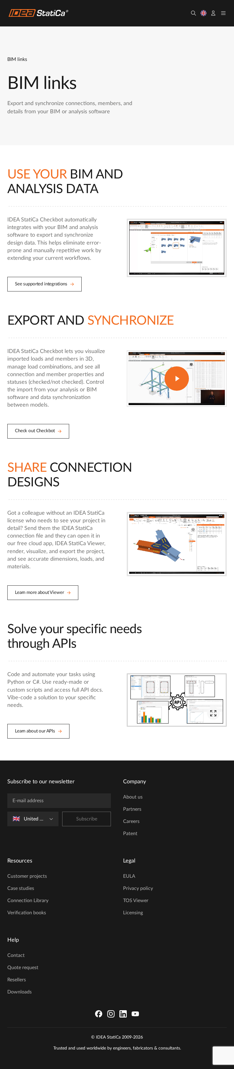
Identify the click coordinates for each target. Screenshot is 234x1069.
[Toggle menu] (223, 13)
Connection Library (27, 900)
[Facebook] (98, 1014)
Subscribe (86, 819)
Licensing (133, 912)
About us (133, 797)
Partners (132, 809)
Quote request (22, 967)
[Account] (213, 13)
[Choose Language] (203, 13)
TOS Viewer (135, 900)
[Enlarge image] (213, 713)
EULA (129, 876)
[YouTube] (135, 1014)
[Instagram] (111, 1014)
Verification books (26, 912)
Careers (131, 821)
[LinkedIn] (123, 1014)
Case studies (20, 888)
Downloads (19, 992)
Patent (130, 833)
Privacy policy (138, 888)
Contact (16, 955)
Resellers (16, 979)
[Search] (193, 13)
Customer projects (27, 876)
